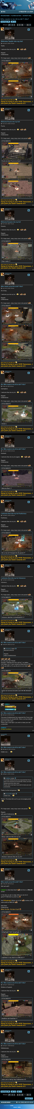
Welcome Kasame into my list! (11, 222)
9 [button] (19, 25)
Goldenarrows (8, 28)
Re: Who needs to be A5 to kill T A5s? (13, 384)
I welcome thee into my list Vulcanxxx (13, 578)
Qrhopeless (8, 648)
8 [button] (17, 25)
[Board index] (17, 5)
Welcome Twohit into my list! (12, 41)
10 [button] (22, 25)
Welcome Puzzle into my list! (10, 121)
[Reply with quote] (28, 29)
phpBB (11, 1105)
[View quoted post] (16, 649)
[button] (9, 25)
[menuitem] (3, 11)
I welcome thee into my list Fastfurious (13, 513)
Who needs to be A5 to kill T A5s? (14, 19)
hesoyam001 (4, 734)
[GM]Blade (7, 704)
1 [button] (14, 25)
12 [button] (27, 25)
